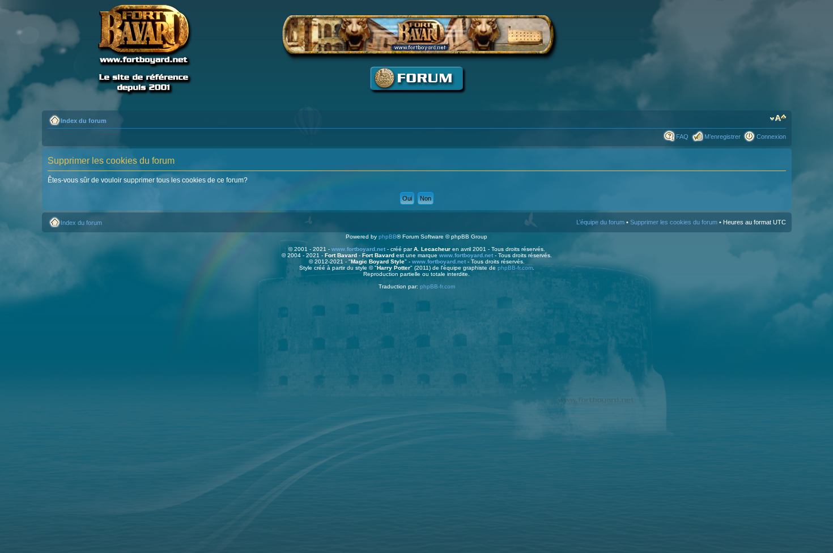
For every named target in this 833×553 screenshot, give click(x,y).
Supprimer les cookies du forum (673, 222)
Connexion (771, 136)
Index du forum (84, 120)
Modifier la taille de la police (778, 118)
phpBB (388, 236)
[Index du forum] (416, 99)
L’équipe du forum (600, 222)
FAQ (682, 136)
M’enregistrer (722, 136)
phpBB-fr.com (515, 268)
